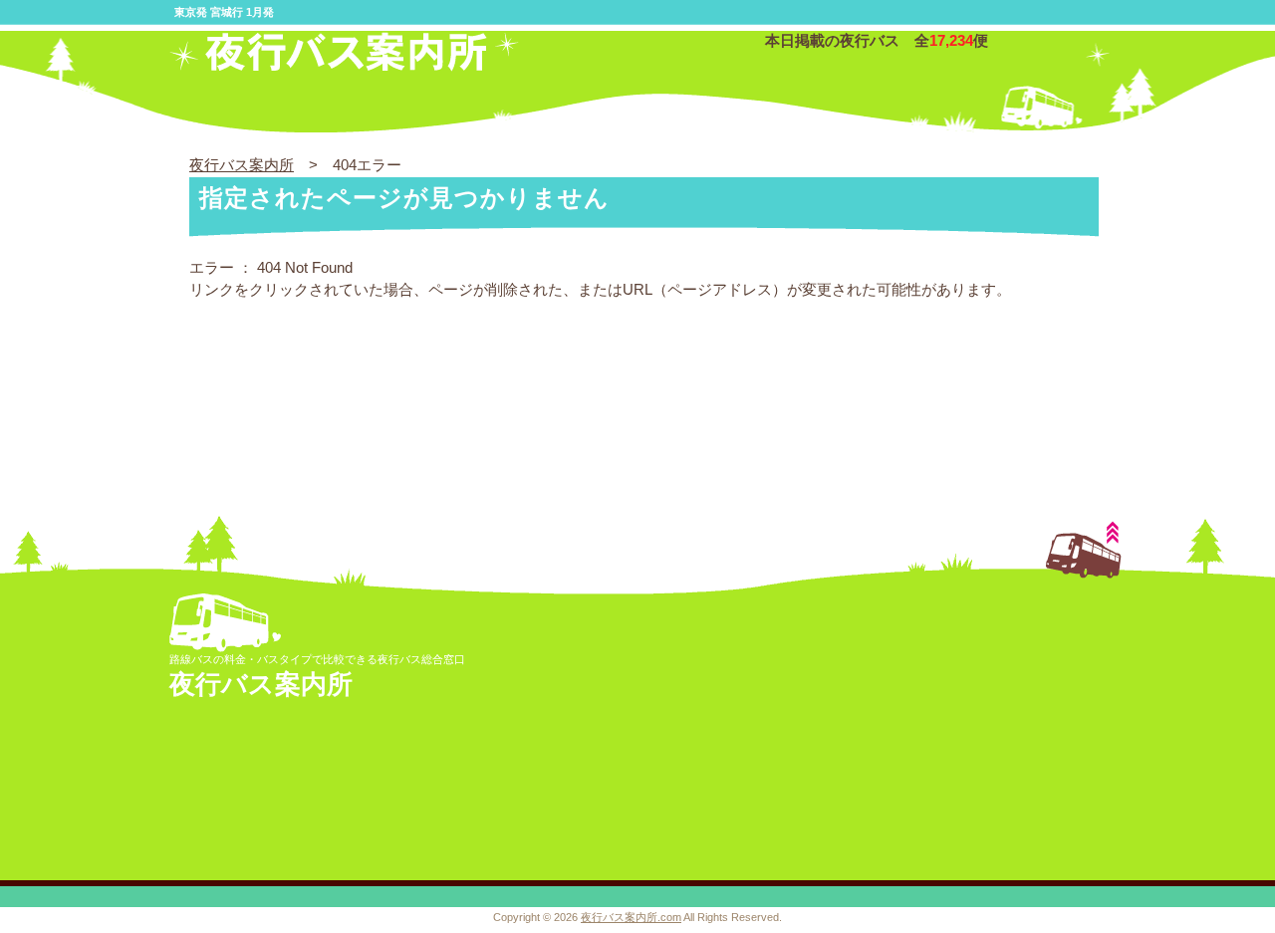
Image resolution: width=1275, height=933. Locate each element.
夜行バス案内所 (241, 164)
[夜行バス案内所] (344, 66)
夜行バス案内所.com (631, 917)
